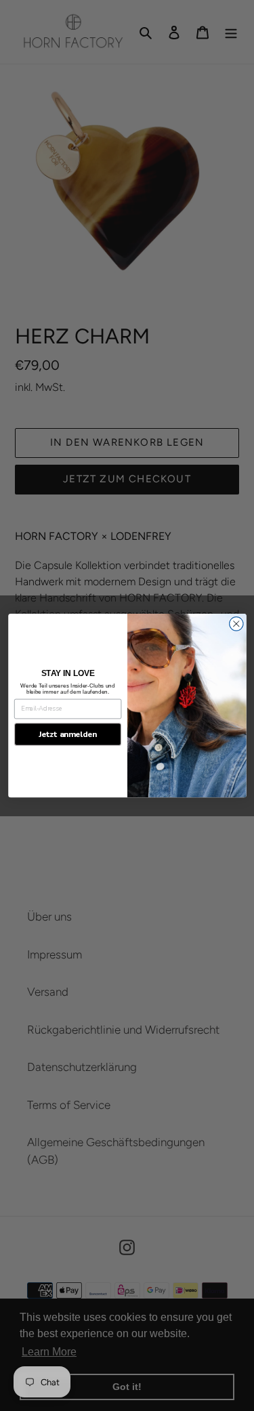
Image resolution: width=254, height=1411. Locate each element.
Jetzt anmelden (67, 734)
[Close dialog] (236, 623)
